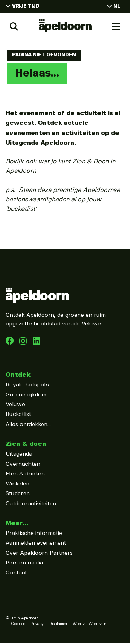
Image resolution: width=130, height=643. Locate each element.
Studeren (18, 493)
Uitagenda (19, 454)
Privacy (37, 624)
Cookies (18, 624)
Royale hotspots (27, 384)
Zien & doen (26, 444)
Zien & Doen (90, 162)
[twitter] (36, 343)
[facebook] (10, 343)
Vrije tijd (26, 6)
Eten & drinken (25, 473)
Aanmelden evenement (36, 543)
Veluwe (15, 404)
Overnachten (23, 464)
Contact (16, 573)
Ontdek (18, 375)
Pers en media (24, 562)
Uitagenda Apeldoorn (40, 143)
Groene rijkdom (26, 394)
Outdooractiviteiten (31, 503)
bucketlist (21, 209)
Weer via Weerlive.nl (90, 624)
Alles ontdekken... (28, 424)
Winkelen (17, 484)
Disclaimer (58, 624)
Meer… (17, 523)
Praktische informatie (34, 533)
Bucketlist (18, 414)
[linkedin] (23, 343)
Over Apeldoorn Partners (39, 553)
